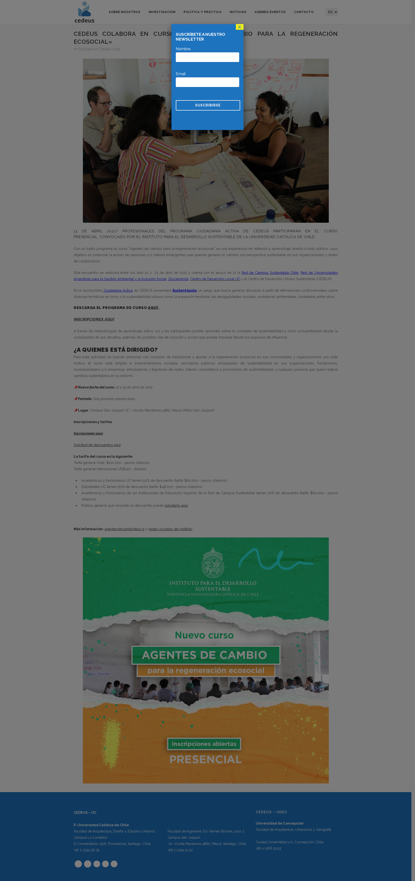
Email (181, 74)
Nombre (183, 49)
